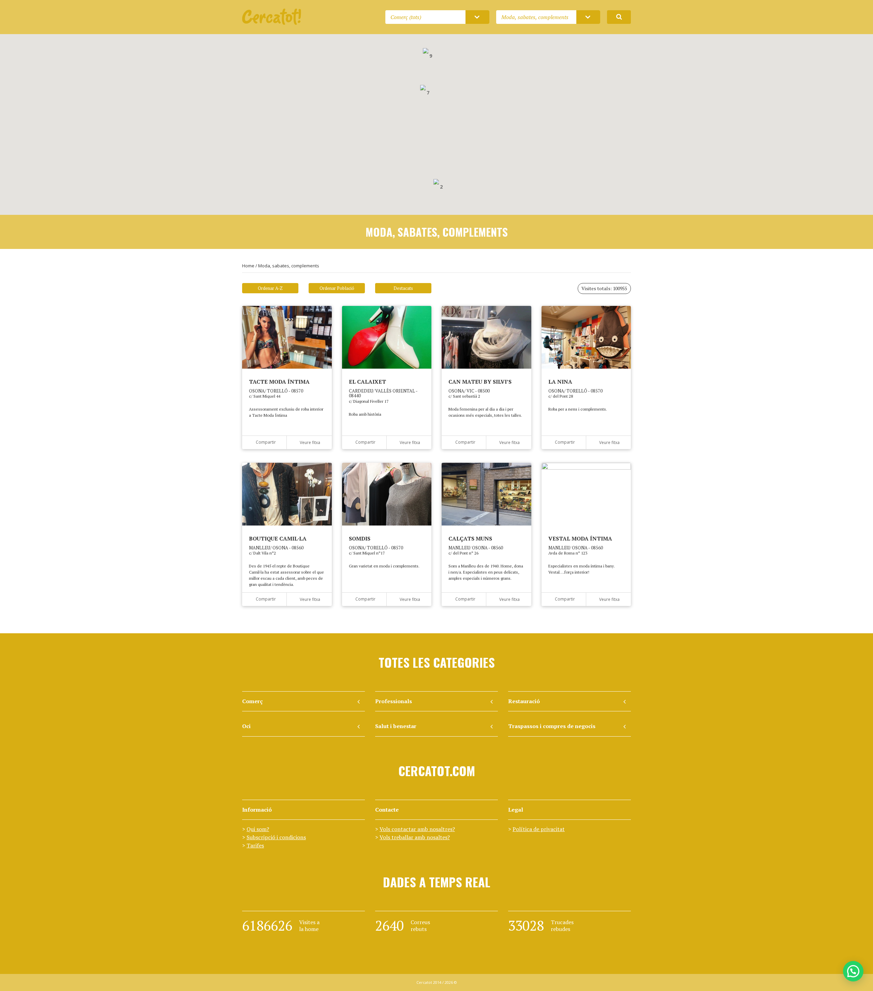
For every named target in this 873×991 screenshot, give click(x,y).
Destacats (403, 288)
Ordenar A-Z (270, 288)
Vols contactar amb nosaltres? (417, 829)
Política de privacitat (539, 829)
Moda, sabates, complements (288, 266)
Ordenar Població (337, 288)
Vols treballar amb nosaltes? (415, 837)
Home (248, 266)
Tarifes (255, 845)
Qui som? (258, 829)
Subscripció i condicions (276, 837)
